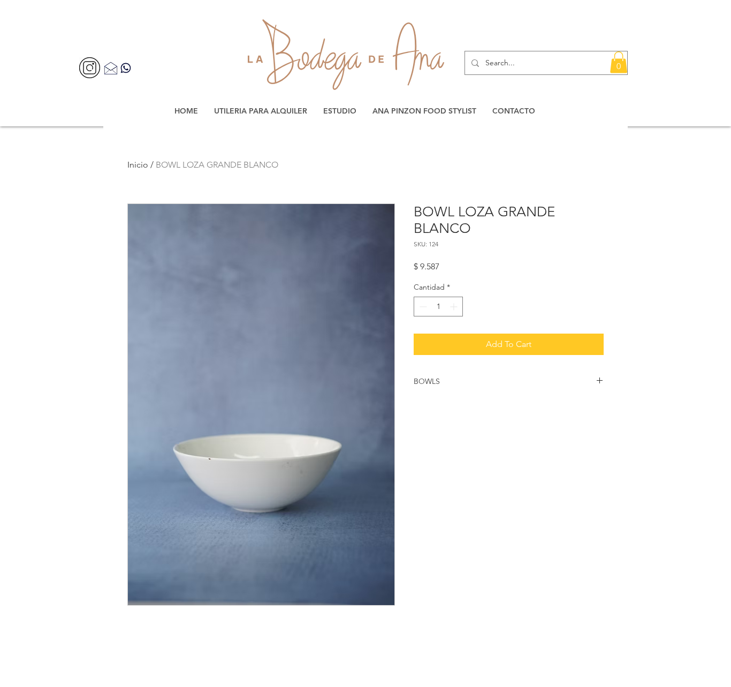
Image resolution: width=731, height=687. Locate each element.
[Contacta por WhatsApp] (125, 67)
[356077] (89, 67)
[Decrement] (422, 306)
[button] (619, 62)
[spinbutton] (438, 306)
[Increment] (454, 306)
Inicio (137, 165)
